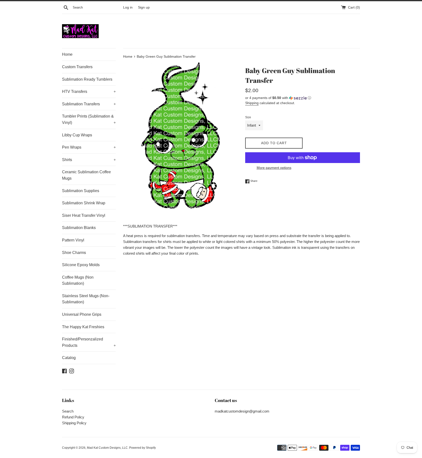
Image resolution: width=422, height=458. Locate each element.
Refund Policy (73, 417)
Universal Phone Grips (81, 314)
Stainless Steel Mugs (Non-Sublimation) (85, 299)
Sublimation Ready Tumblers (87, 79)
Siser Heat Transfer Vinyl (83, 215)
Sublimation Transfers (89, 104)
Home (67, 54)
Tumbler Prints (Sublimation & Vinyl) (89, 119)
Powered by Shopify (142, 447)
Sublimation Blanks (79, 228)
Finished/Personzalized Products (89, 342)
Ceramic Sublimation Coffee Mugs (86, 175)
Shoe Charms (74, 253)
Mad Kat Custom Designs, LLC (107, 447)
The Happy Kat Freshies (83, 327)
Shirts (89, 160)
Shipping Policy (74, 423)
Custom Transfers (77, 67)
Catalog (69, 358)
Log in (128, 7)
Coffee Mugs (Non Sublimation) (78, 280)
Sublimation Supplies (80, 191)
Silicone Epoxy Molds (81, 265)
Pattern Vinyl (73, 240)
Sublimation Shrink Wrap (83, 203)
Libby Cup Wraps (77, 135)
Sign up (144, 7)
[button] (302, 98)
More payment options (274, 168)
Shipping (252, 103)
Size (248, 117)
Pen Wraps (89, 147)
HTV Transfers (89, 91)
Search (68, 411)
